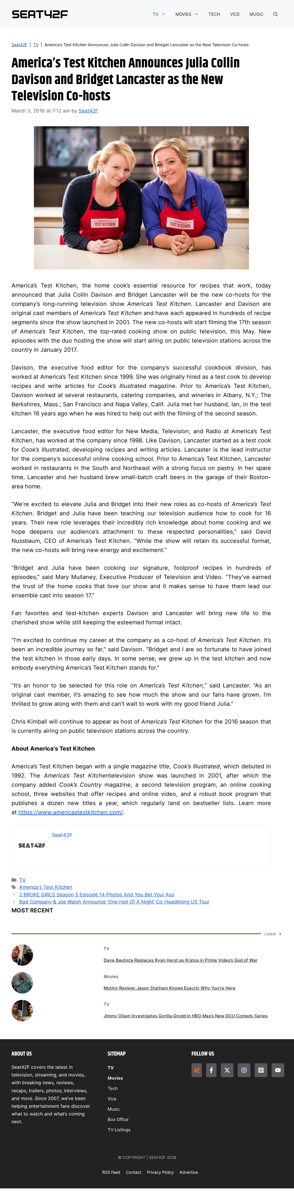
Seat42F (19, 44)
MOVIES (183, 14)
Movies (115, 1078)
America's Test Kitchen (45, 887)
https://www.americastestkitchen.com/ (70, 812)
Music (114, 1109)
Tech (113, 1088)
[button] (275, 14)
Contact (133, 1172)
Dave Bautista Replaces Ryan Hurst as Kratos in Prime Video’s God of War (181, 960)
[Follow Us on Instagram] (244, 1070)
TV (155, 14)
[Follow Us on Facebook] (211, 1070)
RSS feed (111, 1172)
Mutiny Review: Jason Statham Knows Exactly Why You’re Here (169, 988)
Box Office (118, 1119)
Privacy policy (160, 1172)
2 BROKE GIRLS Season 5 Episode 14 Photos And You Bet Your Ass (96, 894)
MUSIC (256, 14)
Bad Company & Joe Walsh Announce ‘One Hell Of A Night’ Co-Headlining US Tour (114, 902)
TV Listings (119, 1129)
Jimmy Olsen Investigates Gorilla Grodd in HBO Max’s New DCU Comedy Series (186, 1016)
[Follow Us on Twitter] (227, 1070)
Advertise (188, 1172)
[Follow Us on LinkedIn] (261, 1070)
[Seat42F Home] (197, 1070)
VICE (235, 14)
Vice (112, 1098)
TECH (214, 14)
